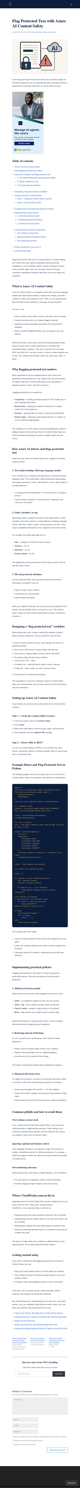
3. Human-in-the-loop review (28, 223)
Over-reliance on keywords (27, 233)
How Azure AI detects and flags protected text (32, 174)
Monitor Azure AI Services (25, 1321)
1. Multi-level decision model (28, 216)
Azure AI (34, 260)
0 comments (52, 32)
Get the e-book (24, 143)
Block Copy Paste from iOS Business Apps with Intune (36, 1325)
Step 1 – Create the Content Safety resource (34, 199)
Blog (45, 32)
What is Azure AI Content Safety (27, 167)
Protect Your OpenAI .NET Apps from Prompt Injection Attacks (39, 1313)
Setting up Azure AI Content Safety (28, 195)
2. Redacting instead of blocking (29, 220)
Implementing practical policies (27, 213)
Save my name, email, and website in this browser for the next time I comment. (41, 1437)
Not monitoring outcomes (27, 241)
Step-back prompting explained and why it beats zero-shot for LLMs (41, 1328)
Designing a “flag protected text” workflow (31, 192)
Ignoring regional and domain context (31, 237)
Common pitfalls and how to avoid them (30, 230)
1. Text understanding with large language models (36, 178)
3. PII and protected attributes (28, 185)
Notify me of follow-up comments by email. (29, 1440)
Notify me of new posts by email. (25, 1444)
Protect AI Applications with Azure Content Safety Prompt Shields (19, 1340)
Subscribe (58, 1374)
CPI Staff (17, 32)
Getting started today (23, 251)
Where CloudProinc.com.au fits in (28, 247)
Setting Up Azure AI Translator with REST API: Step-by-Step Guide (41, 1317)
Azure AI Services (37, 32)
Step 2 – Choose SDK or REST (29, 203)
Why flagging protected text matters (28, 171)
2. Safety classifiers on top (27, 181)
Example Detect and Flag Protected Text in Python (34, 209)
